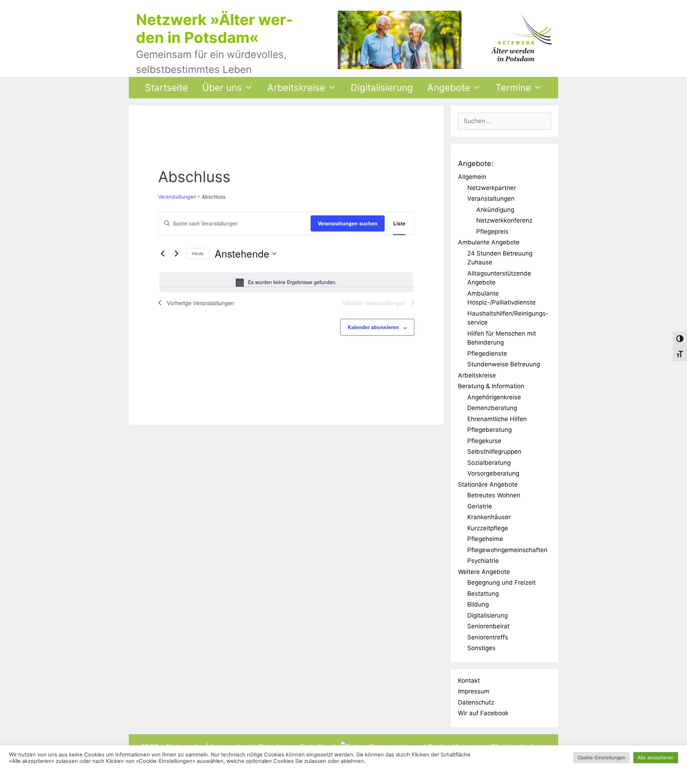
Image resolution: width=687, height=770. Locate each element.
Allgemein (472, 176)
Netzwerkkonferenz (504, 220)
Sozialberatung (489, 462)
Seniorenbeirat (488, 626)
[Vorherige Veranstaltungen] (162, 253)
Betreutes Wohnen (493, 495)
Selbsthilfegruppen (494, 451)
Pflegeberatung (489, 429)
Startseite (166, 87)
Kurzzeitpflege (487, 528)
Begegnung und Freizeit (501, 582)
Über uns (222, 87)
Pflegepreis (492, 231)
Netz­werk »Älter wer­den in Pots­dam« (214, 28)
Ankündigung (495, 209)
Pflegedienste (487, 353)
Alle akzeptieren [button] (656, 757)
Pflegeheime (485, 538)
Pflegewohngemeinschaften (507, 550)
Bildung (478, 604)
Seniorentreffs (487, 637)
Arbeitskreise (296, 87)
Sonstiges (481, 648)
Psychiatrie (483, 560)
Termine (513, 87)
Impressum (473, 691)
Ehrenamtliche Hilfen (497, 419)
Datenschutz (476, 702)
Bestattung (483, 593)
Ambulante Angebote (489, 242)
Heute (198, 253)
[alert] (286, 282)
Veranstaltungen (177, 197)
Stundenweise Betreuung (503, 364)
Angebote (448, 87)
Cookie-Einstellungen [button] (601, 757)
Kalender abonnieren (373, 327)
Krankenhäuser (489, 517)
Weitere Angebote (484, 571)
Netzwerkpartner (491, 187)
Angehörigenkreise (494, 397)
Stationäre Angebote (488, 484)
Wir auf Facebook (483, 713)
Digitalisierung (382, 87)
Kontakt (469, 680)
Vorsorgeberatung (493, 473)
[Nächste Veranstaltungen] (176, 253)
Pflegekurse (484, 440)
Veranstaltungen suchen (347, 223)
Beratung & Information (491, 386)
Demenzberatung (492, 407)
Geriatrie (479, 506)
